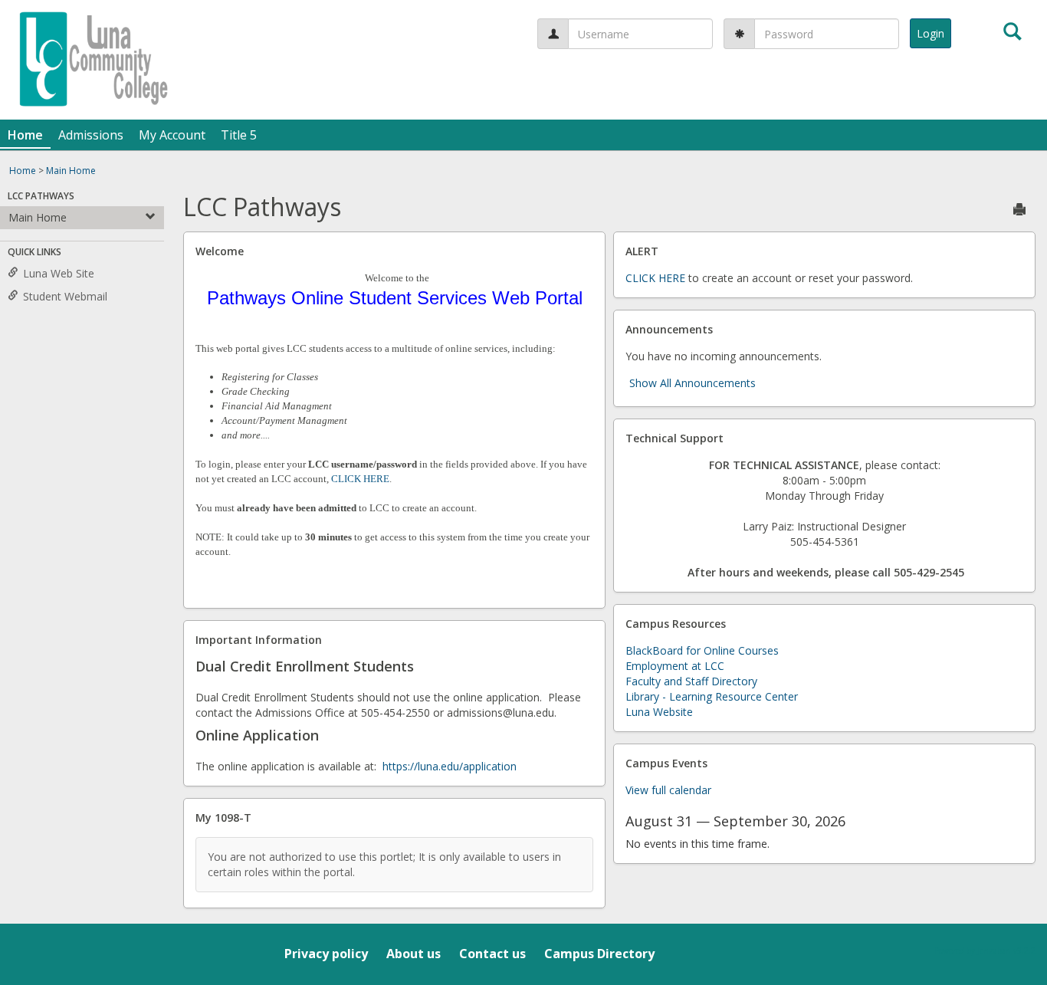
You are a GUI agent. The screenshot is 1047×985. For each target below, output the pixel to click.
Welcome (219, 251)
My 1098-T (223, 817)
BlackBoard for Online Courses (702, 650)
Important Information (258, 639)
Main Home (71, 170)
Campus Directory (599, 953)
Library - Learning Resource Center (711, 696)
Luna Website (659, 711)
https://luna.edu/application (449, 766)
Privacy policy (326, 953)
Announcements (669, 329)
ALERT (641, 251)
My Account (172, 134)
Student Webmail (65, 296)
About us (413, 953)
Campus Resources (675, 623)
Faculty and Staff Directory (691, 681)
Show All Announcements (692, 383)
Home (25, 134)
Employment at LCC (674, 665)
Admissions (90, 134)
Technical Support (674, 438)
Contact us (492, 953)
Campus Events (666, 763)
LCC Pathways (41, 195)
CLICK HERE (360, 478)
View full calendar (668, 790)
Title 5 (239, 134)
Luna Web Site (58, 273)
